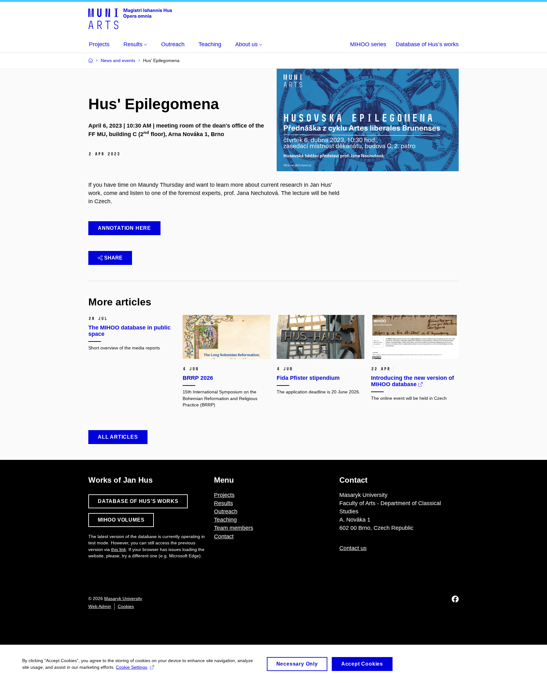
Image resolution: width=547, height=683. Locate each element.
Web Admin (99, 606)
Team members (233, 528)
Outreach (225, 511)
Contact (224, 536)
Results (223, 503)
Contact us (353, 548)
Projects (224, 495)
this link (118, 549)
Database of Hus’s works (427, 44)
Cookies (126, 606)
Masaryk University (123, 598)
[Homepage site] (130, 18)
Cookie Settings (131, 667)
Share (113, 257)
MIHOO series (368, 44)
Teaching (225, 520)
